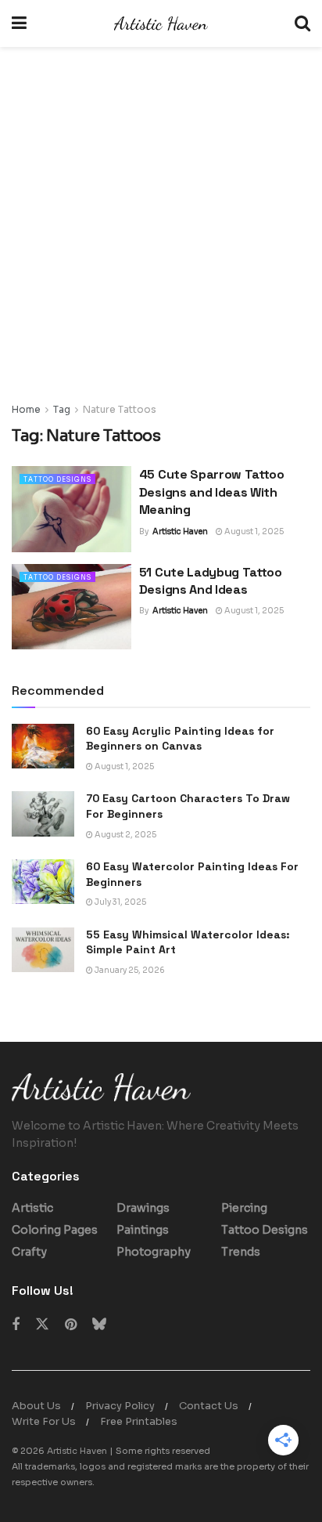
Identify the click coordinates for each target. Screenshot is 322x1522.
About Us (36, 1405)
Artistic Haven (180, 531)
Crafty (29, 1252)
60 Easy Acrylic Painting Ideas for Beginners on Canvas (180, 739)
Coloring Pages (55, 1230)
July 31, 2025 (119, 902)
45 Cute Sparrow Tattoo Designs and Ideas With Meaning (211, 492)
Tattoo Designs (57, 479)
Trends (240, 1252)
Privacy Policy (120, 1405)
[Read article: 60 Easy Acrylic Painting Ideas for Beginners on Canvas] (43, 746)
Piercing (244, 1208)
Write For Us (44, 1421)
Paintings (142, 1230)
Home (26, 409)
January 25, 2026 (129, 970)
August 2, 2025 (124, 835)
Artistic (32, 1208)
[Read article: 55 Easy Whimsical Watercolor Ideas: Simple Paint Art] (43, 949)
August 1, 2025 (253, 531)
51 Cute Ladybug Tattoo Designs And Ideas (210, 581)
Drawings (143, 1208)
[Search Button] (302, 23)
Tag (61, 409)
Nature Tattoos (119, 409)
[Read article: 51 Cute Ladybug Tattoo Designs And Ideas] (71, 606)
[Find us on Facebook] (16, 1325)
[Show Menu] (19, 23)
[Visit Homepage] (161, 23)
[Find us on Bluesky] (99, 1324)
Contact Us (208, 1405)
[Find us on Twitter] (42, 1324)
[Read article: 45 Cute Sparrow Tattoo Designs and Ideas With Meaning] (71, 508)
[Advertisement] (161, 231)
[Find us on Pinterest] (71, 1325)
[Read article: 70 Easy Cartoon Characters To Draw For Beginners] (43, 813)
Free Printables (138, 1421)
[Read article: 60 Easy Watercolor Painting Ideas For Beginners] (43, 881)
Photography (153, 1252)
